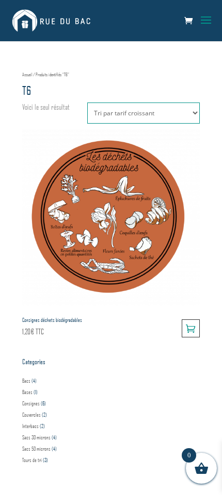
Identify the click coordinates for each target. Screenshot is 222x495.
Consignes (31, 403)
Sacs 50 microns (36, 449)
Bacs (26, 381)
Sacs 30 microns (36, 437)
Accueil (27, 74)
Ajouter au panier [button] (191, 328)
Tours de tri (32, 460)
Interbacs (30, 426)
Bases (27, 392)
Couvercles (31, 415)
